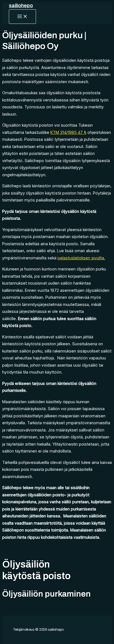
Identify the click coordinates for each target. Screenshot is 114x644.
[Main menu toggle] (22, 16)
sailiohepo (21, 5)
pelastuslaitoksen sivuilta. (81, 257)
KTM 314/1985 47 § (68, 132)
